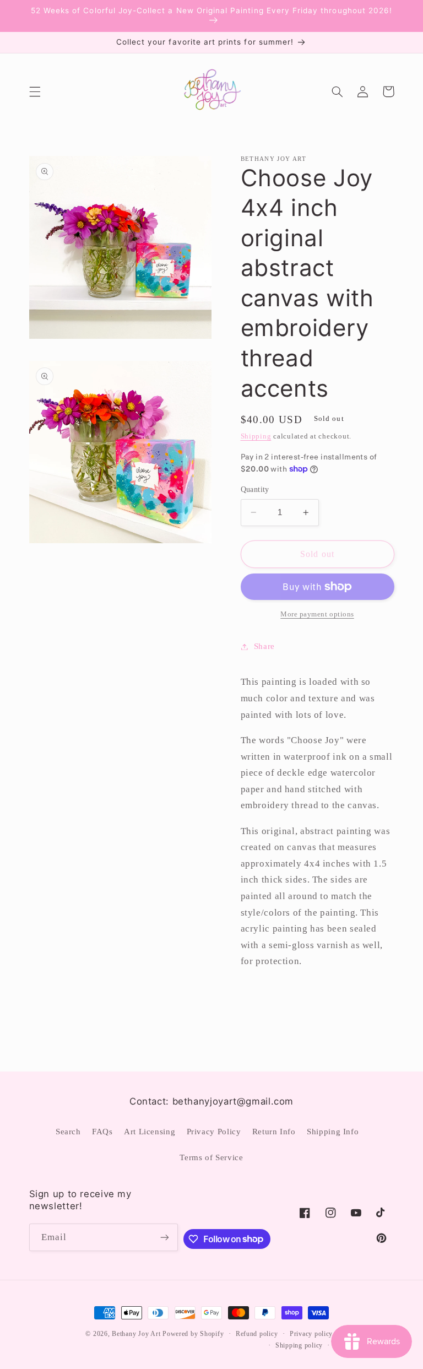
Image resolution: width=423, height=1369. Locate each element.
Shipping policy (299, 1345)
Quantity (255, 489)
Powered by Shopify (193, 1333)
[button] (34, 91)
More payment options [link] (317, 614)
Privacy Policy (214, 1131)
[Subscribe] (164, 1237)
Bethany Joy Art (136, 1333)
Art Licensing (149, 1131)
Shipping (256, 436)
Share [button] (264, 646)
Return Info (274, 1131)
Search (68, 1131)
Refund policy (257, 1333)
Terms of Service (211, 1157)
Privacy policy (311, 1333)
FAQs (102, 1131)
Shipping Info (333, 1131)
